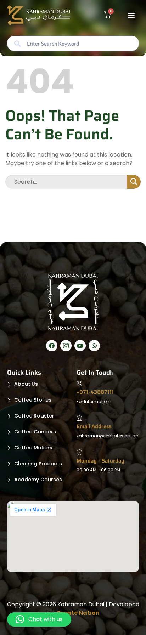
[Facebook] (51, 345)
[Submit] (134, 182)
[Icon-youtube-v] (80, 345)
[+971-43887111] (79, 384)
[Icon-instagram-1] (66, 345)
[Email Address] (79, 419)
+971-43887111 (95, 392)
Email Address (94, 426)
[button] (131, 15)
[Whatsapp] (94, 345)
